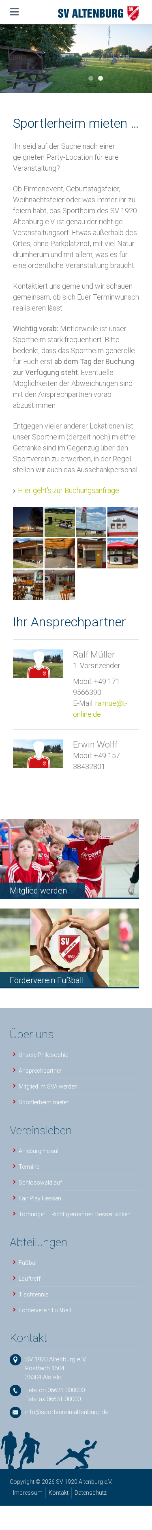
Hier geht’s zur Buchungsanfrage (68, 490)
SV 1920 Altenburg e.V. (56, 1359)
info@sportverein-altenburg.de (67, 1412)
